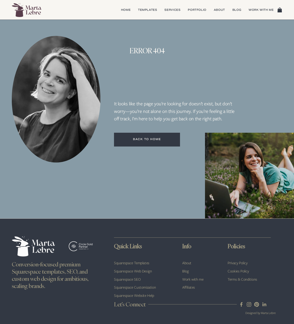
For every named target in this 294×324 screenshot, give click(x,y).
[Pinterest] (256, 304)
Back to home (147, 139)
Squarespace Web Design (133, 271)
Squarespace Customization (135, 287)
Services (172, 10)
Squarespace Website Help (134, 295)
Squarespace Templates (131, 263)
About (219, 10)
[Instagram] (249, 304)
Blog (236, 10)
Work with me (261, 10)
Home (126, 10)
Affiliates (188, 287)
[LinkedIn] (264, 304)
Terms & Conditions (242, 279)
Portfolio (197, 10)
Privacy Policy (237, 263)
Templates (147, 10)
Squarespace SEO (127, 279)
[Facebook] (241, 304)
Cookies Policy (238, 271)
